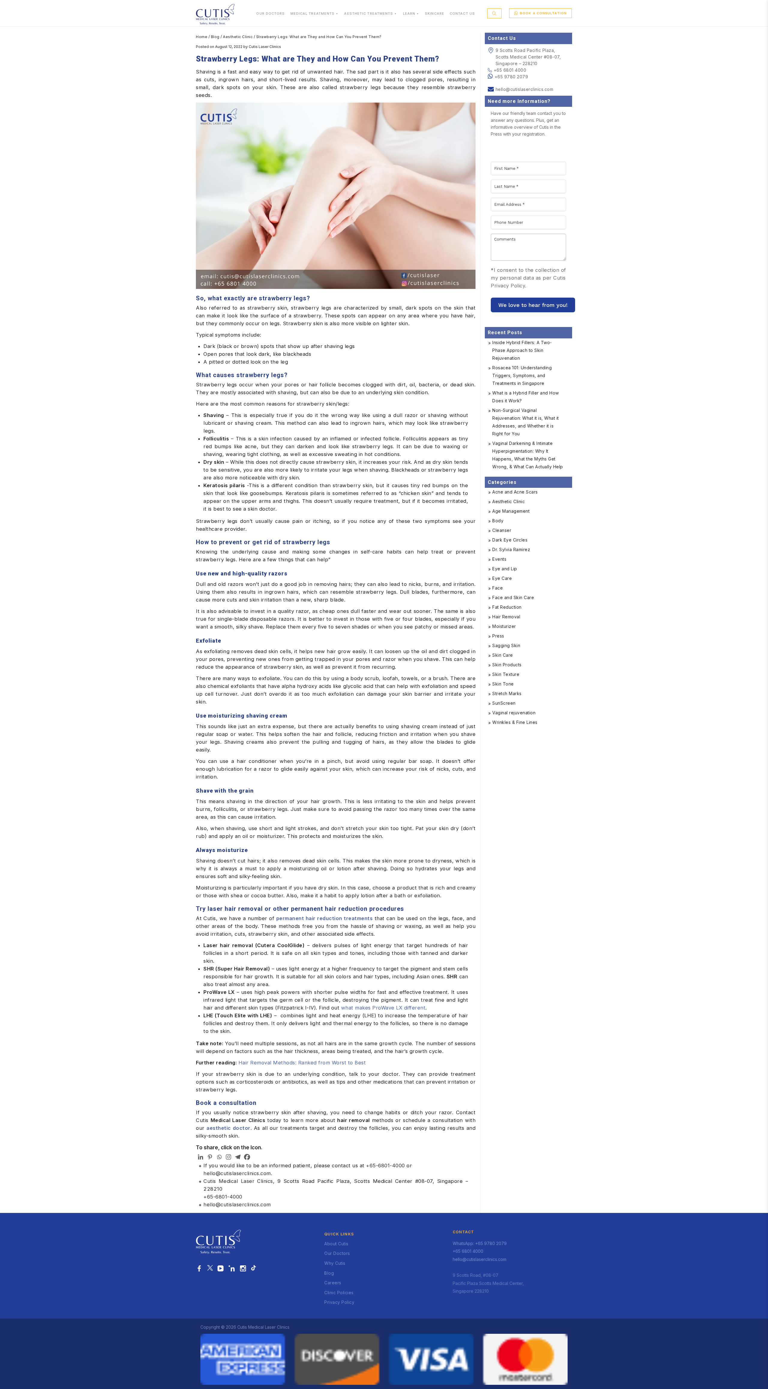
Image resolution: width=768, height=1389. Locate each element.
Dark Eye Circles (509, 539)
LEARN (409, 13)
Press (498, 635)
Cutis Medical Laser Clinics (238, 1181)
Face (497, 587)
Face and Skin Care (513, 597)
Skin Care (502, 655)
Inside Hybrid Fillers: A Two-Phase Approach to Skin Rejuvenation (522, 350)
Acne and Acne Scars (515, 491)
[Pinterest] (210, 1157)
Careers (332, 1282)
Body (497, 520)
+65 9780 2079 (511, 76)
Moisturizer (504, 626)
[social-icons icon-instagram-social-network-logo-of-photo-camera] (243, 1269)
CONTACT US (462, 13)
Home (201, 36)
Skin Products (507, 664)
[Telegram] (238, 1157)
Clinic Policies (339, 1292)
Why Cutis (335, 1263)
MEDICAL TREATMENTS (312, 13)
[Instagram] (228, 1157)
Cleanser (501, 530)
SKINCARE (434, 13)
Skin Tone (503, 683)
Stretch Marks (507, 693)
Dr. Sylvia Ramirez (511, 549)
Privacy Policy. (508, 286)
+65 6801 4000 (510, 70)
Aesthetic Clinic (238, 36)
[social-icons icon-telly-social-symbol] (220, 1269)
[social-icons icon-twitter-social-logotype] (210, 1269)
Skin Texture (505, 674)
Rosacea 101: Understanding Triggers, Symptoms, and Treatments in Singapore (522, 375)
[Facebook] (247, 1157)
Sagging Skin (506, 645)
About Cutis (336, 1243)
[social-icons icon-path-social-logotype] (253, 1269)
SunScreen (504, 703)
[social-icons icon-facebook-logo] (199, 1269)
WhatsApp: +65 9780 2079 (480, 1243)
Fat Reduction (507, 607)
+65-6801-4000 (385, 1165)
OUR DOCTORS (270, 13)
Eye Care (502, 578)
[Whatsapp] (219, 1157)
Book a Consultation (543, 13)
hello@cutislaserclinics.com (237, 1173)
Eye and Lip (504, 568)
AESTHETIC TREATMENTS (368, 13)
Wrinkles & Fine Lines (515, 722)
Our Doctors (337, 1253)
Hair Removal (506, 616)
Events (499, 559)
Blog (215, 36)
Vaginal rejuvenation (514, 712)
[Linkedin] (200, 1157)
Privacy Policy (339, 1302)
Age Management (511, 511)
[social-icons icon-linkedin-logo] (231, 1269)
